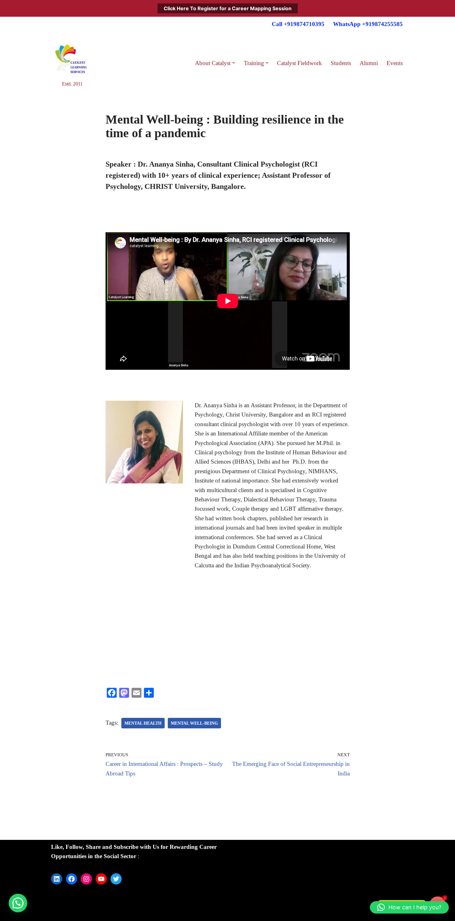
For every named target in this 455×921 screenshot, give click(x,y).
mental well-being (194, 723)
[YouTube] (101, 878)
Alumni (369, 63)
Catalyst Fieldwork (299, 63)
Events (395, 63)
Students (341, 63)
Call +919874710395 (298, 24)
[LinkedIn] (56, 878)
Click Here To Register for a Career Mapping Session (228, 8)
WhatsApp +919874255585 (368, 24)
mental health (143, 723)
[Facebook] (71, 878)
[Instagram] (86, 878)
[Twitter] (116, 878)
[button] (233, 62)
